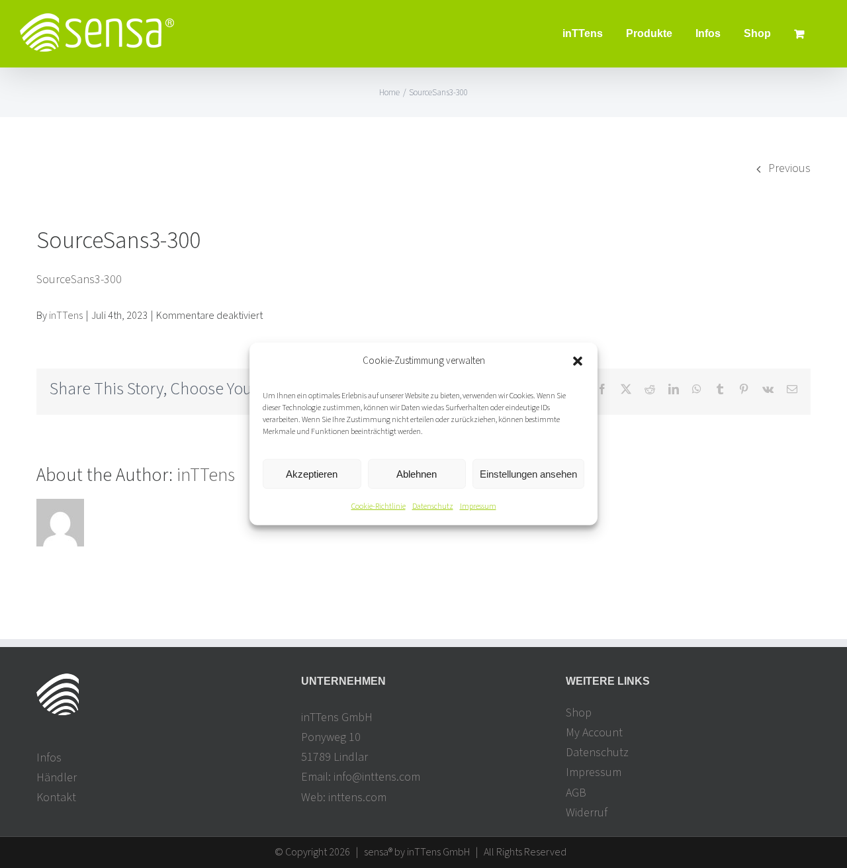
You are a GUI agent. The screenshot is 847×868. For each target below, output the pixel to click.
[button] (577, 360)
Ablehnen (416, 473)
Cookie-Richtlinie (378, 506)
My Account (594, 732)
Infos (49, 758)
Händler (56, 777)
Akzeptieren (311, 473)
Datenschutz (432, 506)
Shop (579, 713)
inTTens (66, 315)
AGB (576, 793)
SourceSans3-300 (79, 279)
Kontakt (56, 797)
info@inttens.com (377, 777)
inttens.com (357, 797)
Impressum (478, 506)
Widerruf (586, 812)
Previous (789, 168)
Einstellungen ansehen (528, 473)
